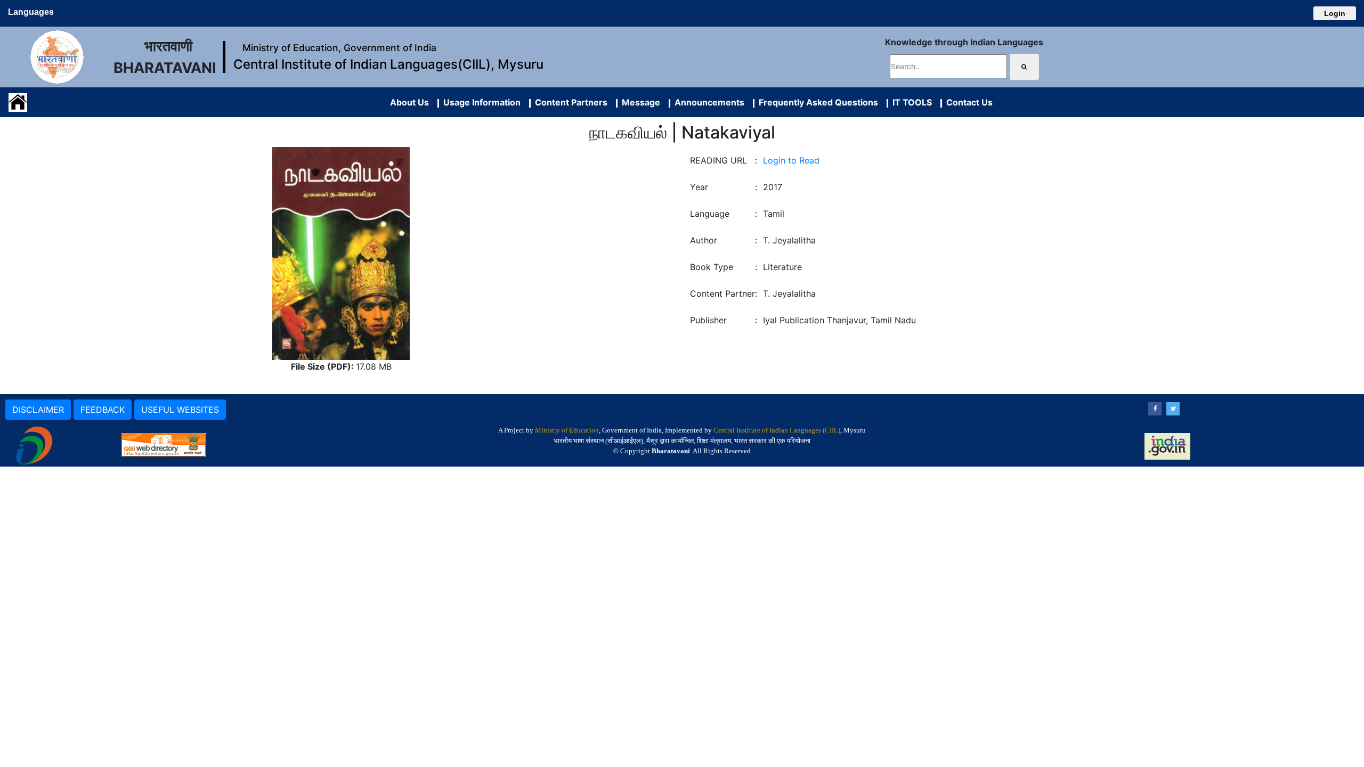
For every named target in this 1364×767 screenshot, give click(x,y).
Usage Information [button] (480, 102)
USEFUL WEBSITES (180, 409)
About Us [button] (409, 102)
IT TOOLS (910, 102)
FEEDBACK (102, 409)
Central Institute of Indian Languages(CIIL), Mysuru (388, 64)
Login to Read (791, 160)
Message (639, 102)
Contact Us (967, 102)
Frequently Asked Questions (816, 102)
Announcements (707, 102)
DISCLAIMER (38, 409)
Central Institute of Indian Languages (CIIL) (776, 430)
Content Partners (569, 102)
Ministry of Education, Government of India (339, 47)
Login (1334, 13)
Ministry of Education (567, 430)
